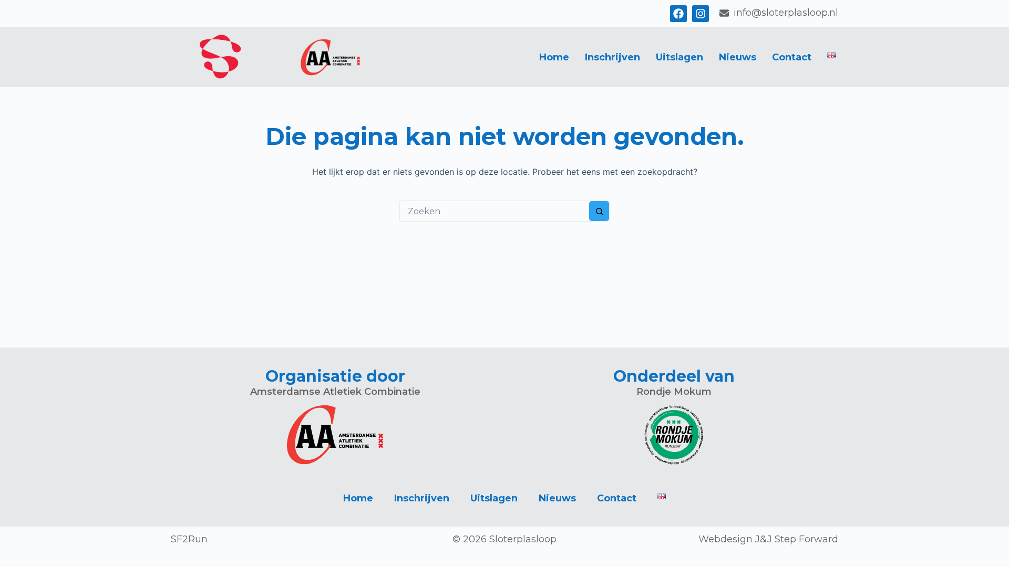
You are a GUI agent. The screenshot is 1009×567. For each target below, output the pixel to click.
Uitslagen (679, 57)
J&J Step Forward (796, 539)
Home (554, 57)
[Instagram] (700, 13)
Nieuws (737, 57)
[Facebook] (678, 13)
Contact (791, 57)
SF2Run (189, 539)
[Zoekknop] (599, 211)
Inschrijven (612, 57)
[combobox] (494, 211)
